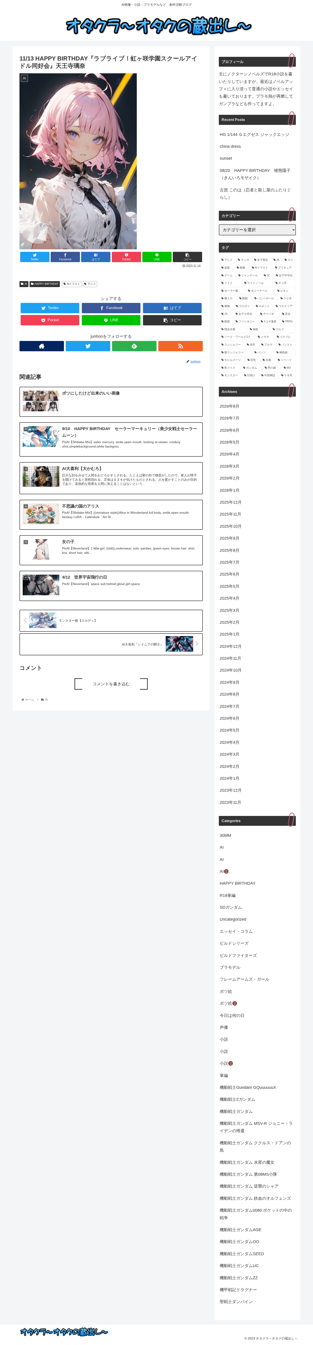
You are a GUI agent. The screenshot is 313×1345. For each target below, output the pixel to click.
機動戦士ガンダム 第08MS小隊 (248, 1174)
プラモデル (230, 967)
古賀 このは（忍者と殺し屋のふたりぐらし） (255, 194)
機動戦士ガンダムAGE (240, 1230)
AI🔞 (224, 871)
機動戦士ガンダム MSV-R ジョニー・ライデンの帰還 (256, 1127)
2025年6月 (229, 574)
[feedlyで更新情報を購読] (134, 346)
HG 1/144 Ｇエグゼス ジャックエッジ (254, 134)
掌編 (224, 1075)
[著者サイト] (41, 346)
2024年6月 (229, 718)
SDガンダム (231, 907)
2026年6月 (229, 430)
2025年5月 (229, 586)
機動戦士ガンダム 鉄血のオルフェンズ (255, 1198)
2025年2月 (229, 622)
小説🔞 (226, 1063)
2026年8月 (229, 406)
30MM (225, 835)
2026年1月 (229, 490)
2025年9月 (229, 538)
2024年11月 (230, 658)
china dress (230, 146)
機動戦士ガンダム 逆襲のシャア (249, 1186)
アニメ (92, 283)
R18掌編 (228, 895)
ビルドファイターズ (238, 955)
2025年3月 (229, 610)
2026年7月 (229, 418)
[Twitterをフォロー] (88, 346)
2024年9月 (229, 682)
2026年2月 (229, 478)
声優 (224, 1027)
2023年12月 (231, 790)
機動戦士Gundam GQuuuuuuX (248, 1087)
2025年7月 (229, 562)
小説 (224, 1039)
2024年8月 (229, 694)
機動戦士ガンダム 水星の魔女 (247, 1162)
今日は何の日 (232, 1015)
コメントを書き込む (111, 684)
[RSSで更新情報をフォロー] (180, 346)
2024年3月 (229, 754)
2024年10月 (231, 670)
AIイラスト (73, 283)
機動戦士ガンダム (236, 1111)
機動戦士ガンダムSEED (242, 1254)
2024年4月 (229, 742)
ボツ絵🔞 (228, 1003)
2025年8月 (229, 550)
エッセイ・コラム (236, 931)
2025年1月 (229, 634)
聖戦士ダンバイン (236, 1302)
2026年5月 (229, 442)
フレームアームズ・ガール (244, 979)
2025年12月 (231, 502)
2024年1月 (229, 778)
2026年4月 (229, 454)
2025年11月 (230, 514)
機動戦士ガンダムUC (239, 1266)
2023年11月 (230, 802)
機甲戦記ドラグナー (238, 1290)
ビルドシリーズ (234, 943)
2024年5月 (229, 730)
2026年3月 (229, 466)
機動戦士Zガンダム (237, 1099)
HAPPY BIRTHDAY (46, 283)
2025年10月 (231, 526)
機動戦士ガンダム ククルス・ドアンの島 (255, 1147)
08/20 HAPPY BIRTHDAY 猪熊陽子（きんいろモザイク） (255, 174)
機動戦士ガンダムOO (239, 1242)
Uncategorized (233, 919)
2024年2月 (229, 766)
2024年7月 (229, 706)
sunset (226, 158)
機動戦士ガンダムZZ (239, 1278)
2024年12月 (231, 646)
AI (26, 283)
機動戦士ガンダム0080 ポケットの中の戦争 (256, 1214)
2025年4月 (229, 598)
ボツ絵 (226, 991)
